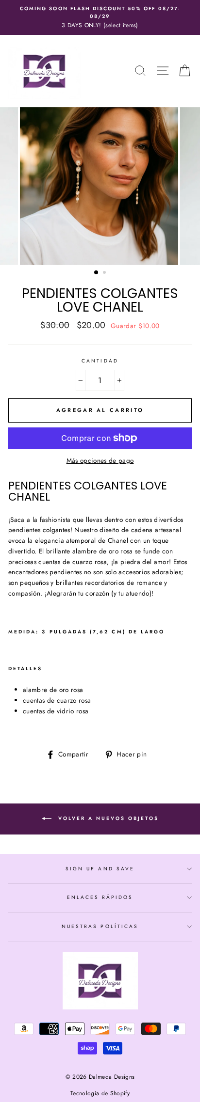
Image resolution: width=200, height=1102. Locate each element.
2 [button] (105, 273)
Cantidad (100, 360)
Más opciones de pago (100, 460)
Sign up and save (100, 868)
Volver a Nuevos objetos (107, 818)
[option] (100, 17)
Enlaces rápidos (100, 897)
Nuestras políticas (100, 926)
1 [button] (96, 272)
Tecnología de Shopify (100, 1093)
